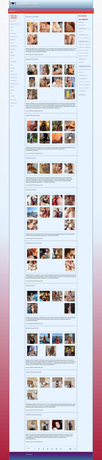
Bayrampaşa (13, 49)
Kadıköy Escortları (14, 77)
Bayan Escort (29, 454)
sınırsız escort (81, 84)
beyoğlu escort (81, 50)
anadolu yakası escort (82, 25)
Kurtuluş (13, 95)
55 (70, 448)
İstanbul (12, 71)
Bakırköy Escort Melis (32, 59)
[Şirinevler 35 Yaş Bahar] (32, 27)
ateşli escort (89, 28)
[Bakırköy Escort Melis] (32, 70)
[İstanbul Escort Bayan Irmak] (32, 425)
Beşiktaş (12, 52)
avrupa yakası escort (83, 34)
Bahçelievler (13, 39)
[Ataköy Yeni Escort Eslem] (32, 126)
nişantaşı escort (82, 78)
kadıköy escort (81, 69)
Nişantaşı (12, 86)
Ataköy (12, 27)
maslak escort (81, 72)
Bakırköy (12, 42)
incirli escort (81, 62)
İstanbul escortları (14, 74)
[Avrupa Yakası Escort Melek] (32, 383)
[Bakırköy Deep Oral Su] (32, 339)
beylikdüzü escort (81, 47)
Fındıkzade (13, 67)
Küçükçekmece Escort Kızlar (34, 243)
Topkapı (12, 106)
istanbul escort (85, 65)
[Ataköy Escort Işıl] (32, 168)
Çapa (11, 58)
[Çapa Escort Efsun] (32, 200)
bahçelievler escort (86, 37)
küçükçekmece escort (87, 69)
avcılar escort (81, 31)
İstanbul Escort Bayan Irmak (33, 414)
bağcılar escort (87, 44)
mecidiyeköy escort (83, 75)
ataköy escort (82, 28)
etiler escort (81, 55)
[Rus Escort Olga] (32, 296)
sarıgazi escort (87, 81)
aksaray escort (81, 22)
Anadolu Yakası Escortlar (15, 23)
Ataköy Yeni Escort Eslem (33, 115)
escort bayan (12, 11)
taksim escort (87, 84)
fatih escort (85, 55)
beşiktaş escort (86, 50)
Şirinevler (12, 89)
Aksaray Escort (13, 20)
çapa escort (86, 87)
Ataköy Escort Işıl (30, 158)
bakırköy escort (84, 41)
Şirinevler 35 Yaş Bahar (32, 16)
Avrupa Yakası (13, 33)
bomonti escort (86, 52)
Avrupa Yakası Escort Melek (33, 372)
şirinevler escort (82, 90)
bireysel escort (81, 52)
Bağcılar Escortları (14, 36)
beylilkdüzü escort (87, 47)
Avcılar (12, 30)
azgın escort (80, 37)
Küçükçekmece (13, 80)
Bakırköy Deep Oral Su (32, 328)
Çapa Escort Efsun (31, 190)
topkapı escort (81, 87)
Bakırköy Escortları (14, 46)
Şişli (11, 93)
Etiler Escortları (13, 61)
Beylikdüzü (13, 55)
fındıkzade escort (82, 59)
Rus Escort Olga (30, 285)
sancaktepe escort (81, 81)
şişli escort (82, 94)
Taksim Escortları (14, 102)
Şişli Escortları (13, 99)
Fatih (11, 64)
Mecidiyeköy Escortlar (15, 83)
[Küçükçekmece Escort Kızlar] (32, 254)
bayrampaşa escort (81, 44)
